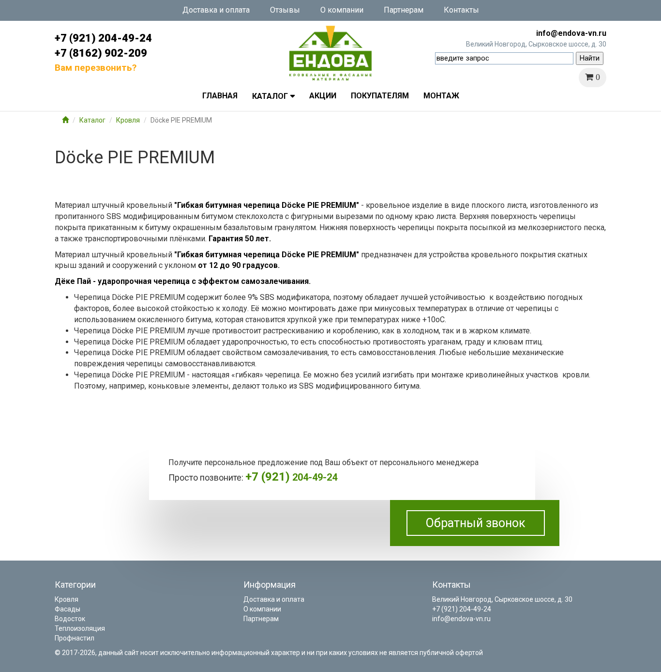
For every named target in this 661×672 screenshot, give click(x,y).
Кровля (128, 120)
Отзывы (285, 10)
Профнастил (74, 638)
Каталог (270, 96)
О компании (341, 10)
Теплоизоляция (80, 628)
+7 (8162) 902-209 (101, 53)
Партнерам (403, 10)
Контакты (461, 10)
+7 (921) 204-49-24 (103, 38)
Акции (322, 95)
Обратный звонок (476, 523)
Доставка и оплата (216, 10)
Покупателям (380, 95)
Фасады (67, 609)
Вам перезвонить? (95, 67)
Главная (220, 95)
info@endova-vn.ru (571, 33)
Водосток (70, 619)
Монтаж (441, 95)
